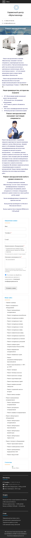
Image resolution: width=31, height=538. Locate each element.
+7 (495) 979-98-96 (9, 20)
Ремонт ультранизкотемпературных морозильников (14, 360)
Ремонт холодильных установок (16, 338)
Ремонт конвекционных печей (15, 446)
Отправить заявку (11, 288)
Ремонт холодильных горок (14, 321)
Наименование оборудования (14, 246)
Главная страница (11, 302)
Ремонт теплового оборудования (15, 441)
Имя (6, 226)
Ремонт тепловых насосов (14, 372)
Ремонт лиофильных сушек (14, 354)
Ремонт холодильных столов (15, 327)
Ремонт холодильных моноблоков (16, 315)
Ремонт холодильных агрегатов (16, 335)
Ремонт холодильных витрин (15, 324)
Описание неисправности (13, 257)
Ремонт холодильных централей (16, 341)
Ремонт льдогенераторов (14, 378)
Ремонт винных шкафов (13, 394)
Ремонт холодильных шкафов (15, 318)
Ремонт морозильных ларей (14, 381)
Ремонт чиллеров (12, 369)
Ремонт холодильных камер (14, 330)
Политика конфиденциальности (15, 535)
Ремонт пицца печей (12, 454)
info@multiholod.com (9, 23)
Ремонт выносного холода (14, 375)
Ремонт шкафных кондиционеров (16, 412)
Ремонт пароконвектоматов (15, 443)
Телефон (8, 233)
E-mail (7, 239)
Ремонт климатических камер (15, 333)
